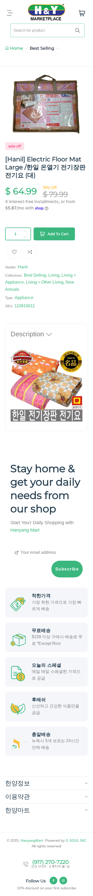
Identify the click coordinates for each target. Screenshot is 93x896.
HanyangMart (32, 840)
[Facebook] (53, 880)
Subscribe (67, 569)
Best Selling (42, 48)
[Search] (78, 30)
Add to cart (58, 234)
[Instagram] (63, 880)
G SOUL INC (76, 840)
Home (16, 48)
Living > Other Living (45, 282)
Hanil (23, 267)
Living (53, 275)
